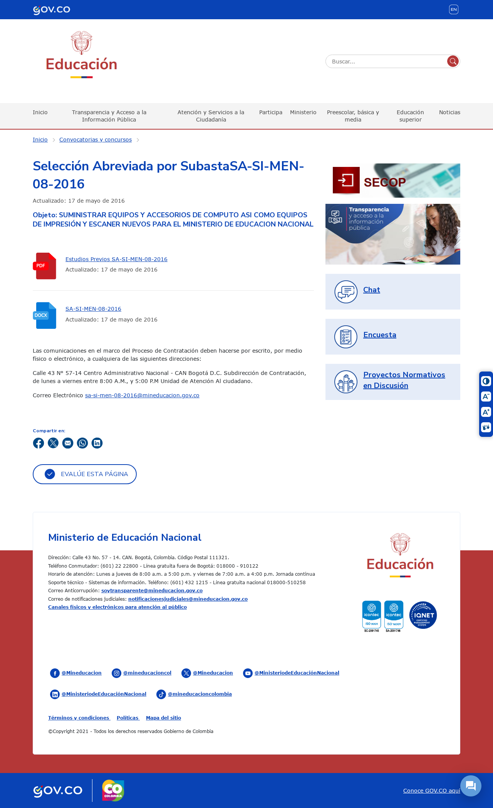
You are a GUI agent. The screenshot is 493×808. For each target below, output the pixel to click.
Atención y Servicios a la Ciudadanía (211, 115)
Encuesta (379, 335)
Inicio (40, 112)
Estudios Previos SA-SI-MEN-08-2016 (116, 259)
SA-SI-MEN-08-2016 (93, 308)
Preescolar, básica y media (353, 115)
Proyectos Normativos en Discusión (404, 380)
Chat (371, 290)
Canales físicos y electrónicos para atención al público (117, 607)
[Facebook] (38, 442)
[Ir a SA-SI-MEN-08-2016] (46, 315)
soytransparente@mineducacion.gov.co (152, 590)
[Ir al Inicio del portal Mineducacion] (399, 556)
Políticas (128, 717)
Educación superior (410, 115)
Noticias (449, 112)
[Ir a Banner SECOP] (392, 180)
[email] (68, 442)
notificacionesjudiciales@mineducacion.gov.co (188, 598)
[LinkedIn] (97, 442)
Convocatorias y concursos (95, 139)
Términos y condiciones (79, 717)
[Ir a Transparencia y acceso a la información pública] (392, 233)
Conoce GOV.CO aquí (431, 790)
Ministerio (303, 112)
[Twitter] (53, 442)
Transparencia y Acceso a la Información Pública (109, 115)
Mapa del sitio (163, 717)
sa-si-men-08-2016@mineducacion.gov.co (142, 395)
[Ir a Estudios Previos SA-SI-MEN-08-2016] (46, 266)
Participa (270, 112)
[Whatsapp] (82, 442)
